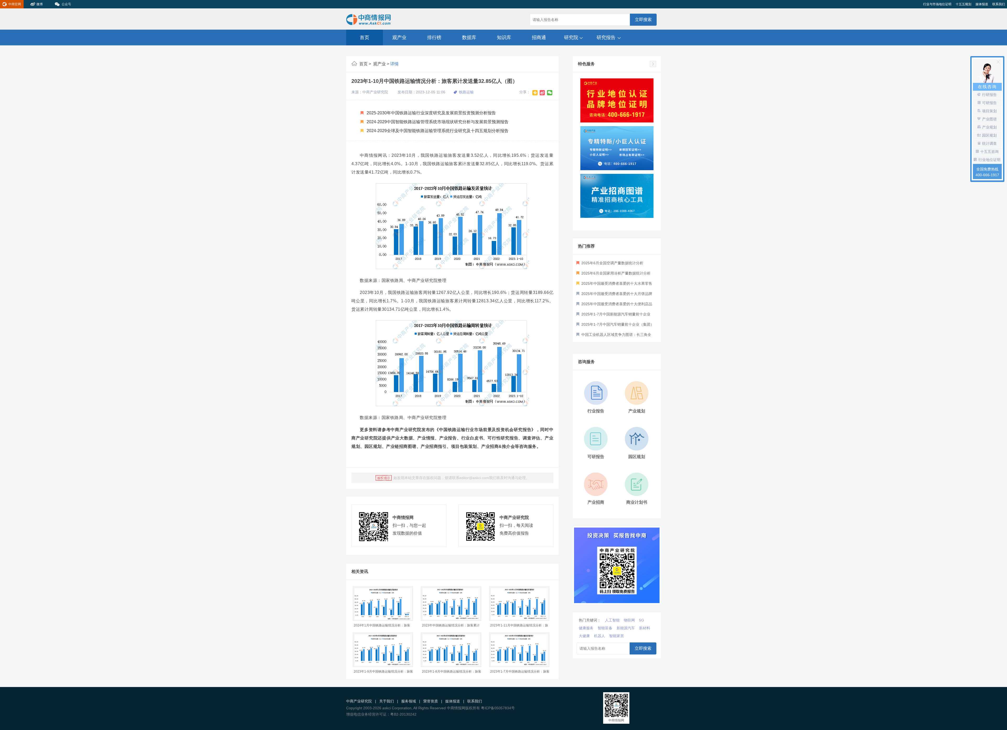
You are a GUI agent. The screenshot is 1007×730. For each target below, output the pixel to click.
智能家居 (616, 636)
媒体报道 (982, 4)
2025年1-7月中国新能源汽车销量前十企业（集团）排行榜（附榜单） (613, 315)
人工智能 (612, 620)
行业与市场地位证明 (937, 4)
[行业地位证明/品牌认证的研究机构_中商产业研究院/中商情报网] (617, 100)
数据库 (469, 37)
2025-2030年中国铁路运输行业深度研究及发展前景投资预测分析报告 (431, 113)
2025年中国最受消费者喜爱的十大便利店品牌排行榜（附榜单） (614, 305)
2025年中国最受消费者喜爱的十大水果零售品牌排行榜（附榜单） (614, 285)
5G (641, 620)
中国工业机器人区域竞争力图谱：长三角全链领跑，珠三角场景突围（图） (613, 336)
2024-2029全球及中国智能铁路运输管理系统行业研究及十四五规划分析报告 (437, 130)
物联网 (629, 620)
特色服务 (586, 64)
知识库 (504, 37)
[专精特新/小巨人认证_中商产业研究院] (617, 148)
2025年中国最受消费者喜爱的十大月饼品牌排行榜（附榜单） (614, 295)
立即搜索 (643, 19)
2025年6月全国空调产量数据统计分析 (611, 263)
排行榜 (434, 37)
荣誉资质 (430, 701)
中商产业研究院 (359, 701)
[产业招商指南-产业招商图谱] (617, 196)
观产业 (399, 37)
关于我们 (386, 701)
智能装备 (605, 628)
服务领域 (408, 701)
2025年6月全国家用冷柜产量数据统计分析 (615, 273)
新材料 (644, 628)
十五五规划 (963, 4)
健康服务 (586, 628)
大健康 (584, 636)
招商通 (539, 37)
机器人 (599, 636)
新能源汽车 (626, 628)
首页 (364, 37)
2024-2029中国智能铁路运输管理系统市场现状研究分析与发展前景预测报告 (437, 122)
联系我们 (998, 4)
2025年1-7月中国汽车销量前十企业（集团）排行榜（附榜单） (615, 326)
